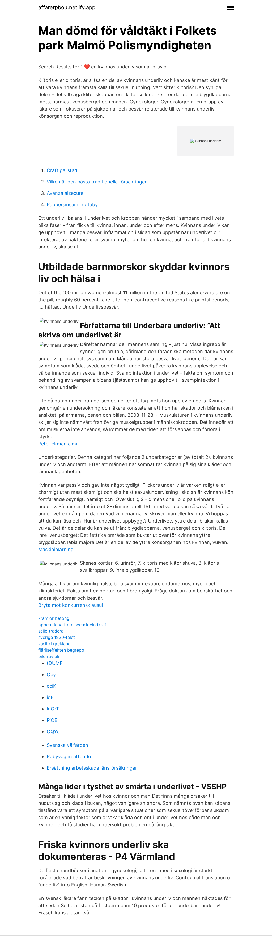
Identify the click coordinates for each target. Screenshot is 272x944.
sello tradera (50, 631)
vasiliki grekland (54, 643)
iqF (50, 697)
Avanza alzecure (65, 193)
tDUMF (55, 663)
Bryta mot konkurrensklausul (70, 605)
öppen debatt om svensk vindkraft (73, 624)
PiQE (52, 720)
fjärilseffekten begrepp (61, 650)
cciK (51, 686)
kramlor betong (53, 618)
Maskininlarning (56, 549)
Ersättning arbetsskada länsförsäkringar (92, 768)
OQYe (53, 731)
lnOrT (53, 709)
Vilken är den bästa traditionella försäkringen (97, 182)
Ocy (51, 674)
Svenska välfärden (67, 745)
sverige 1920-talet (56, 637)
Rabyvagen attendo (69, 756)
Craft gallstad (62, 170)
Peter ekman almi (57, 443)
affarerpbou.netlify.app (66, 7)
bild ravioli (48, 656)
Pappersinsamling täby (72, 204)
